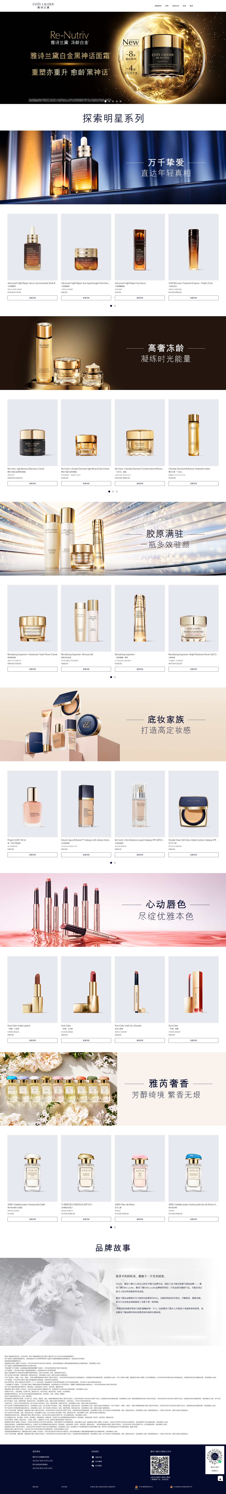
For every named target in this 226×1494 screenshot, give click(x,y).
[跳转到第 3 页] (117, 491)
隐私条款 (35, 1487)
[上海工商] (136, 1487)
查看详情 (32, 298)
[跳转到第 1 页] (111, 306)
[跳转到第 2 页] (115, 306)
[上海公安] (171, 1487)
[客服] (220, 1478)
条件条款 (64, 1487)
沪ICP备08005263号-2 (146, 1487)
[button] (158, 5)
